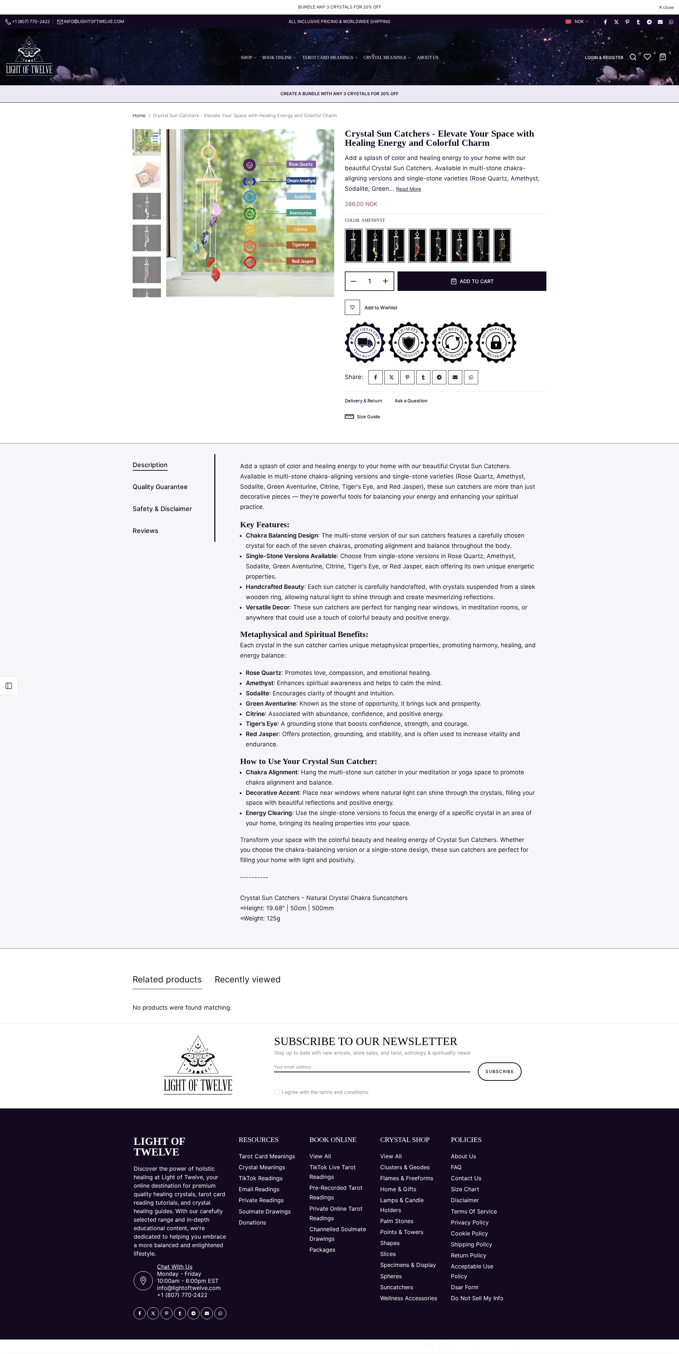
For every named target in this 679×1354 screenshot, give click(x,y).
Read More (408, 189)
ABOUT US (428, 57)
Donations (252, 1222)
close (14, 7)
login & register (604, 58)
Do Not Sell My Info (477, 1298)
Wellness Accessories (408, 1298)
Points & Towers (401, 1231)
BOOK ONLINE (277, 57)
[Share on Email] (660, 21)
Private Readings (261, 1200)
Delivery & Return (363, 400)
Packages (322, 1249)
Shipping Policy (471, 1244)
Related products (167, 979)
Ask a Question (411, 400)
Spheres (391, 1276)
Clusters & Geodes (405, 1167)
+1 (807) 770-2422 (30, 21)
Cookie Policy (469, 1233)
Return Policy (468, 1255)
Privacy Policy (470, 1222)
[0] (647, 57)
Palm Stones (396, 1220)
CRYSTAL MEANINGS (385, 57)
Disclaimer (465, 1200)
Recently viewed (248, 979)
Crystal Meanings (262, 1167)
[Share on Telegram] (649, 21)
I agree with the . (325, 1092)
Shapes (390, 1242)
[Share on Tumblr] (638, 21)
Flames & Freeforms (406, 1178)
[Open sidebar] (9, 686)
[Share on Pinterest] (627, 21)
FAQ (456, 1167)
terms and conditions (343, 1092)
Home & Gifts (398, 1189)
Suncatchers (396, 1287)
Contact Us (466, 1178)
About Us (463, 1156)
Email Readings (259, 1189)
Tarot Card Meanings (267, 1156)
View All (320, 1156)
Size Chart (465, 1189)
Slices (388, 1253)
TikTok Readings (261, 1178)
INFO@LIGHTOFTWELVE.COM (94, 21)
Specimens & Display (408, 1264)
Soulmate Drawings (265, 1211)
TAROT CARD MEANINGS (327, 57)
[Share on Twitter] (616, 21)
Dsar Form (464, 1287)
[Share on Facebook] (605, 21)
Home (139, 115)
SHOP (246, 57)
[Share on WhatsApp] (671, 21)
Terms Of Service (474, 1211)
